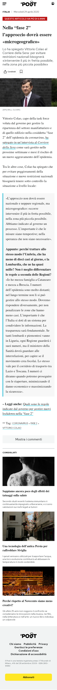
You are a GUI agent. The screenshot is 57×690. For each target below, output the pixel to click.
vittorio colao (12, 427)
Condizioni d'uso (29, 650)
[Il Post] (28, 3)
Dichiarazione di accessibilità (28, 654)
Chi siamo (15, 644)
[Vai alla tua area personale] (52, 3)
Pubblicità (30, 644)
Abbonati (28, 677)
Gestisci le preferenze (28, 647)
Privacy (43, 644)
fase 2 (34, 423)
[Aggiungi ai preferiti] (21, 71)
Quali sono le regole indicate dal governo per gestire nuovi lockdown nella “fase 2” (27, 409)
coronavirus (20, 423)
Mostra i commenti (28, 439)
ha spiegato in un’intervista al (26, 142)
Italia (6, 11)
